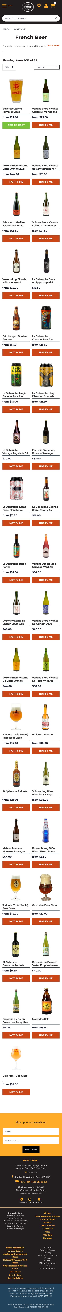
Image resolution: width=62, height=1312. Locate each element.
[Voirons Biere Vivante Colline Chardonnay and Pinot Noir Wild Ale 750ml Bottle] (46, 204)
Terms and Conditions (47, 1255)
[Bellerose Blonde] (46, 716)
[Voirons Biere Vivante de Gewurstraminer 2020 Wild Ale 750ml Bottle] (46, 148)
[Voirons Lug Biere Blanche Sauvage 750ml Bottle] (46, 773)
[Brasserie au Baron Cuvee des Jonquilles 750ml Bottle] (16, 1001)
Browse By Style (15, 1213)
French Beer (19, 29)
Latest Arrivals (47, 1219)
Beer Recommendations (47, 1216)
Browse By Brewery (15, 1215)
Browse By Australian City (15, 1223)
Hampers (47, 1238)
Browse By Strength (15, 1228)
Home (6, 29)
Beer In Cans (15, 1275)
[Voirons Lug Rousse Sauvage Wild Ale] (46, 546)
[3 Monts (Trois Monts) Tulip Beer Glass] (16, 716)
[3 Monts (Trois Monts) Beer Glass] (16, 887)
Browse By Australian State (15, 1221)
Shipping (47, 1253)
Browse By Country (15, 1218)
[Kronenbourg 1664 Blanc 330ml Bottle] (46, 830)
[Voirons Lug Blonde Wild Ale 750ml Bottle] (16, 261)
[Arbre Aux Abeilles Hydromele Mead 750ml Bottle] (16, 204)
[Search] (56, 18)
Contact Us (32, 1172)
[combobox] (31, 18)
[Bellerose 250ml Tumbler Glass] (16, 91)
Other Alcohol (48, 1225)
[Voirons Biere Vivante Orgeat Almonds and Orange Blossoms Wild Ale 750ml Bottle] (46, 91)
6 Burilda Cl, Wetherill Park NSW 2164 (31, 1177)
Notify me (46, 125)
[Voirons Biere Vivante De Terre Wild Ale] (46, 660)
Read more (53, 45)
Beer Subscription (15, 1248)
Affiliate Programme (48, 1263)
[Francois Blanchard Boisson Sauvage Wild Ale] (46, 432)
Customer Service (47, 1250)
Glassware (48, 1228)
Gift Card (47, 1235)
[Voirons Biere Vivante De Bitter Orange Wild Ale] (16, 660)
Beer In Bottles (15, 1278)
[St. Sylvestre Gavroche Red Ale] (16, 944)
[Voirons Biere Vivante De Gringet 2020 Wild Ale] (46, 603)
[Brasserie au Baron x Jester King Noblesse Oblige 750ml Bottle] (46, 944)
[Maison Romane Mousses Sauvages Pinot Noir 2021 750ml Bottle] (16, 830)
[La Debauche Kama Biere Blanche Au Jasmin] (16, 489)
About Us (48, 1247)
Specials (48, 1222)
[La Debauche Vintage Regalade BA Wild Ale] (16, 432)
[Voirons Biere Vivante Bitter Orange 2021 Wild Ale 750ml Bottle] (16, 148)
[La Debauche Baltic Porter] (16, 546)
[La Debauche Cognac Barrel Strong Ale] (46, 489)
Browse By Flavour (15, 1226)
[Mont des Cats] (46, 1001)
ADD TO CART (16, 125)
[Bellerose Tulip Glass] (16, 1058)
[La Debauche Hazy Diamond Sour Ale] (46, 375)
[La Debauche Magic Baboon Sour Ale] (16, 375)
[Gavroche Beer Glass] (46, 887)
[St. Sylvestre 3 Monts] (16, 773)
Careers (47, 1260)
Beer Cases (15, 1272)
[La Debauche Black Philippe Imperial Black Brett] (46, 261)
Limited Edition (15, 1251)
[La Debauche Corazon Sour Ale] (46, 318)
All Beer (47, 1213)
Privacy (47, 1258)
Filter (7, 67)
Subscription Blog (47, 1268)
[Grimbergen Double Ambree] (16, 318)
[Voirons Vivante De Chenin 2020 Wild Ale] (16, 603)
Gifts (47, 1232)
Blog (48, 1266)
